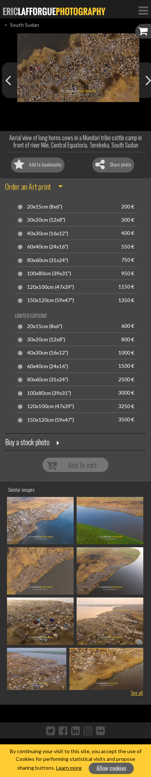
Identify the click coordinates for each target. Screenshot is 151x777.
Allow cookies (111, 768)
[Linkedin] (75, 730)
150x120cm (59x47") (50, 300)
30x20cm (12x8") (46, 220)
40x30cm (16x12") (47, 233)
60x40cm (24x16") (47, 247)
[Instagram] (88, 730)
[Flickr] (100, 730)
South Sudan (24, 25)
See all (137, 692)
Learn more (69, 768)
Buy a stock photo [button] (27, 441)
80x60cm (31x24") (47, 260)
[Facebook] (63, 730)
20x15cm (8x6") (44, 207)
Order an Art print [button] (28, 186)
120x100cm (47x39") (50, 287)
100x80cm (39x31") (49, 273)
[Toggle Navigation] (143, 10)
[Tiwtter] (50, 730)
